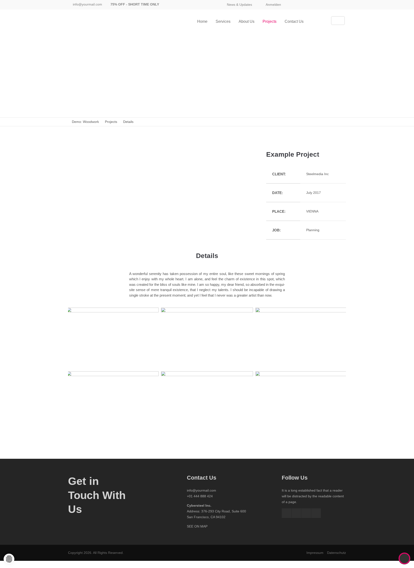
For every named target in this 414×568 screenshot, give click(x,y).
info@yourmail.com (87, 4)
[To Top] (404, 558)
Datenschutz (336, 553)
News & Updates (239, 4)
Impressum (314, 553)
